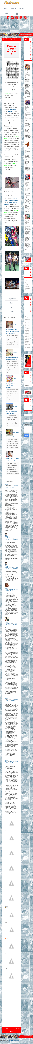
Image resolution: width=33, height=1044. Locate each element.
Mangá (27, 284)
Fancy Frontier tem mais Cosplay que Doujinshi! (11, 382)
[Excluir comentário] (11, 485)
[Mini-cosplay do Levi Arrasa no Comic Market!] (9, 454)
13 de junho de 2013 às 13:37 (11, 762)
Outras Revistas (27, 346)
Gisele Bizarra (9, 538)
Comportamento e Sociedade (27, 318)
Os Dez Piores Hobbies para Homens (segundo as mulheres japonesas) (28, 224)
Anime (26, 281)
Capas (6, 13)
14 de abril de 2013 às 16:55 (11, 590)
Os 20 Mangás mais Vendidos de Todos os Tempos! (27, 74)
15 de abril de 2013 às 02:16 (11, 623)
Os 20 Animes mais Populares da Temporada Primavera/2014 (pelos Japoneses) (28, 112)
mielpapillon (8, 623)
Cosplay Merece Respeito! (11, 50)
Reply (6, 484)
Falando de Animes (28, 332)
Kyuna (6, 589)
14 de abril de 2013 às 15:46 (11, 567)
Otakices (27, 344)
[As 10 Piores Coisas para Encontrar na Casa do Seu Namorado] (9, 324)
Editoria (13, 8)
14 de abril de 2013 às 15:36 (11, 538)
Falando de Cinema (28, 335)
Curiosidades (27, 323)
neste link (11, 111)
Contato (21, 8)
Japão (26, 283)
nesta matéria (14, 200)
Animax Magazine (14, 1040)
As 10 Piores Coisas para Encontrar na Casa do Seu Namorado (12, 328)
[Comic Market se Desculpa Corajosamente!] (9, 406)
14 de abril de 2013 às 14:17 (11, 486)
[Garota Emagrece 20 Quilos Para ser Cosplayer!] (9, 352)
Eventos (27, 330)
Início (5, 8)
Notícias (27, 286)
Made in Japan (27, 341)
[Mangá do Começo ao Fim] (9, 432)
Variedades (27, 289)
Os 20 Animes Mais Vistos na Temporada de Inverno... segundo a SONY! (27, 185)
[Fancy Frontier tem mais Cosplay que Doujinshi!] (9, 378)
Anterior (18, 1028)
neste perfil (13, 109)
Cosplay (27, 321)
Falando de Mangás (28, 338)
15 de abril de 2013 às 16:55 (11, 700)
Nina (6, 761)
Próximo (5, 1028)
